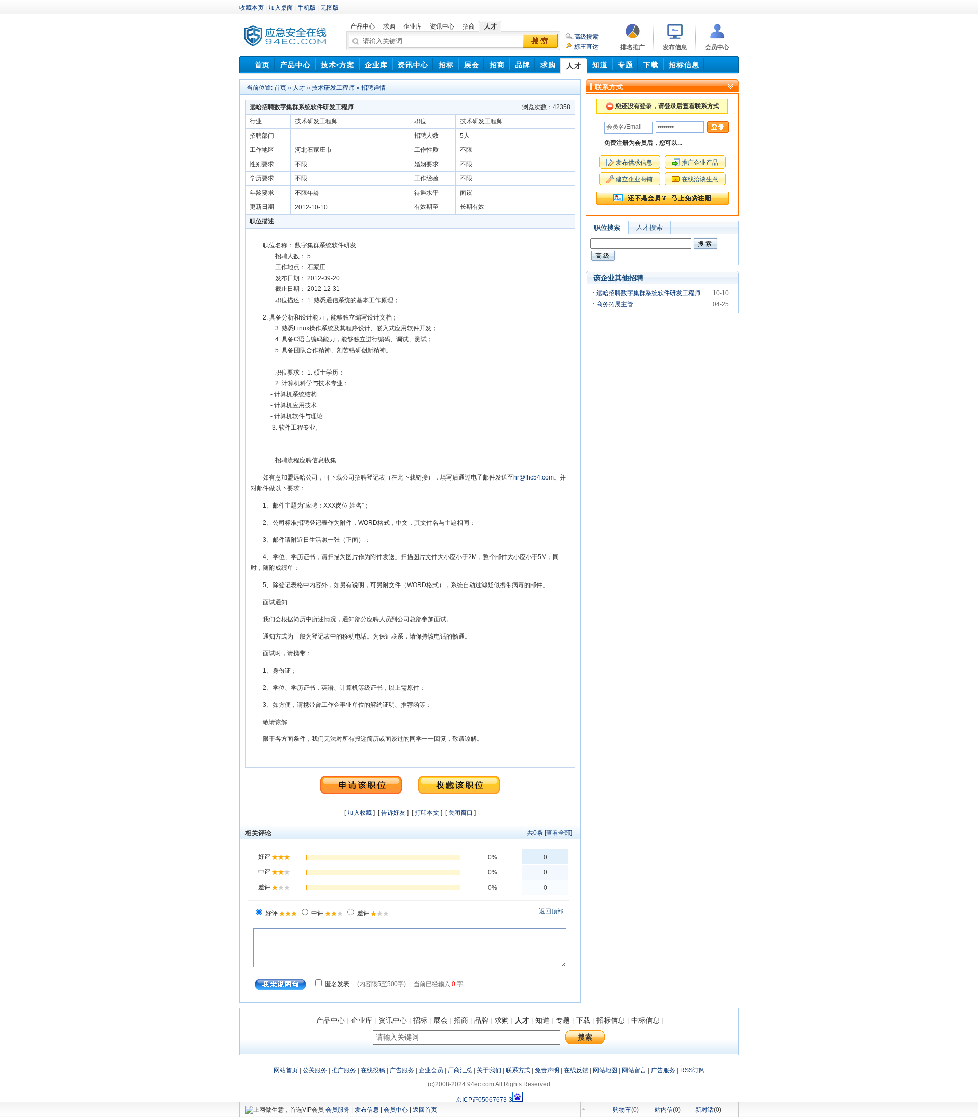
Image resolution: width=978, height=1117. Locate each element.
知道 (542, 1020)
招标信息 (610, 1020)
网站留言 (634, 1070)
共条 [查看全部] (549, 832)
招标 (420, 1020)
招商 (461, 1020)
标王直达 (586, 46)
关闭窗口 (460, 812)
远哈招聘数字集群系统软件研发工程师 (648, 293)
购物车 (622, 1109)
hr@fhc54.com (533, 477)
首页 (280, 87)
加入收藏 (359, 812)
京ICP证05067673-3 (484, 1099)
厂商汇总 (460, 1070)
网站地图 (605, 1070)
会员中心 (396, 1109)
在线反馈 (576, 1070)
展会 (440, 1020)
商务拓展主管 (614, 304)
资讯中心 (392, 1020)
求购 (502, 1020)
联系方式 (518, 1070)
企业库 (361, 1020)
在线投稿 (373, 1070)
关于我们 (489, 1070)
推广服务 (344, 1070)
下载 (583, 1020)
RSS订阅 (692, 1070)
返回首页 (425, 1109)
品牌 (481, 1020)
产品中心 (330, 1020)
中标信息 (645, 1020)
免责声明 (547, 1070)
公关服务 (315, 1070)
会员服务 (337, 1109)
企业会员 (431, 1070)
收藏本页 (251, 7)
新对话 (704, 1109)
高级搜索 (586, 36)
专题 (563, 1020)
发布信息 (367, 1109)
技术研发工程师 (333, 87)
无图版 (329, 7)
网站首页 (286, 1070)
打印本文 (427, 812)
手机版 (306, 7)
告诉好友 (393, 812)
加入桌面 (280, 7)
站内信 (664, 1109)
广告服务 (402, 1070)
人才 (299, 87)
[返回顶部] (583, 1109)
